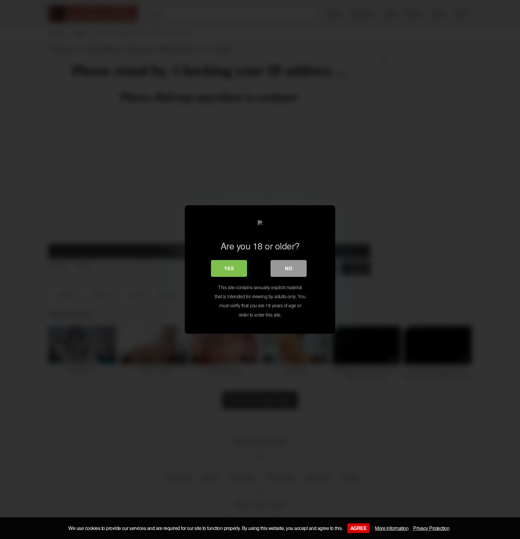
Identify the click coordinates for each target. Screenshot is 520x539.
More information (391, 528)
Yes (229, 268)
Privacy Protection (431, 528)
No (288, 268)
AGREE (358, 528)
